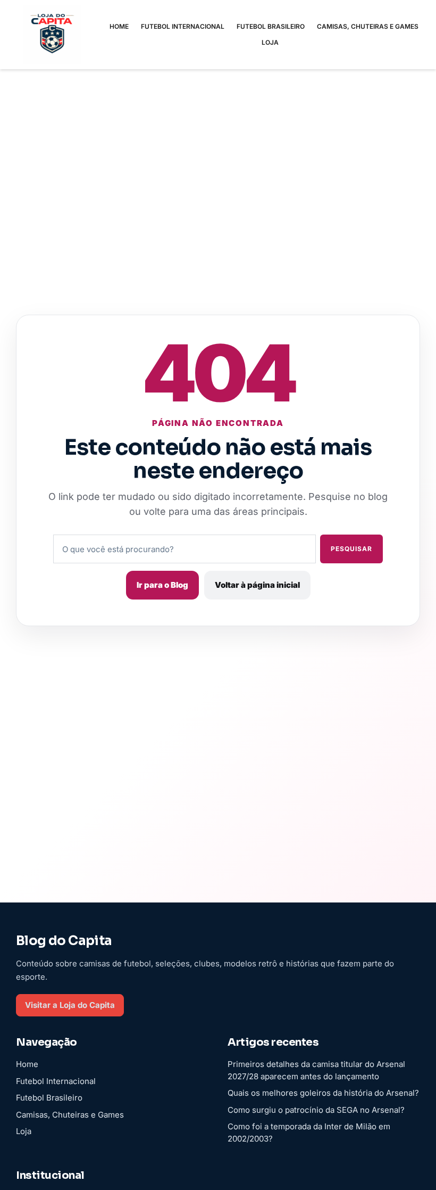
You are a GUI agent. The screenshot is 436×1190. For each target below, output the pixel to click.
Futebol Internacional (182, 26)
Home (119, 26)
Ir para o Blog (162, 585)
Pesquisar (351, 549)
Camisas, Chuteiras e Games (367, 26)
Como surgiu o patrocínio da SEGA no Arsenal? (316, 1110)
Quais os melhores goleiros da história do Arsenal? (323, 1093)
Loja (270, 42)
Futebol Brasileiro (271, 26)
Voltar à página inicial (257, 585)
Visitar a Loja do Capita (70, 1005)
